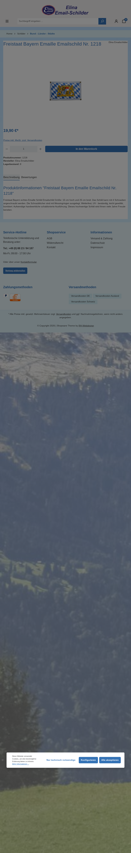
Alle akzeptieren (110, 760)
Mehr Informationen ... (20, 764)
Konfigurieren (88, 760)
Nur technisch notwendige (60, 760)
